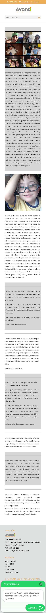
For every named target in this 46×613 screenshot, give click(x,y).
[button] (40, 584)
